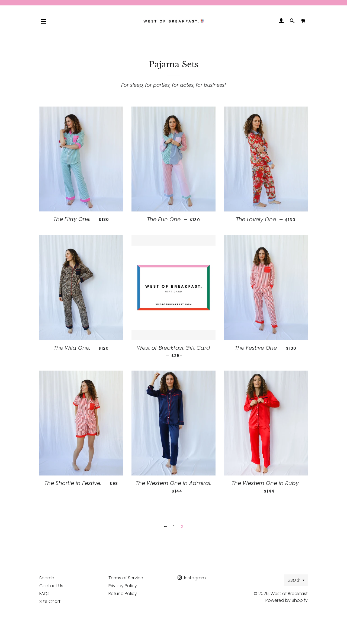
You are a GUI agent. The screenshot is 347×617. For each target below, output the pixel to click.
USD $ (293, 580)
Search (46, 578)
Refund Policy (122, 593)
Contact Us (51, 586)
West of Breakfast (289, 593)
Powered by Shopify (286, 600)
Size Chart (49, 601)
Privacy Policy (122, 586)
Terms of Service (125, 578)
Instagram (194, 578)
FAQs (44, 593)
